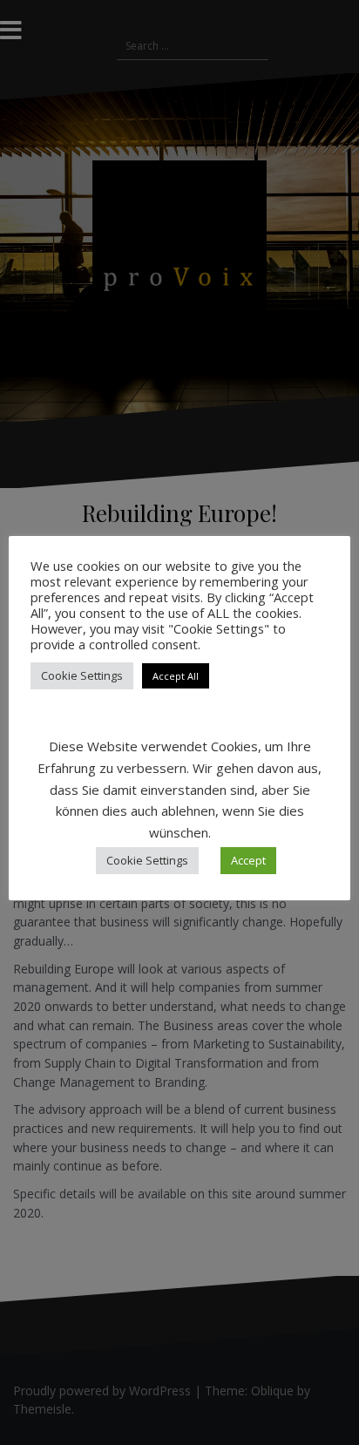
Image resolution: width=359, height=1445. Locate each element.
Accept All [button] (175, 675)
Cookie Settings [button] (82, 675)
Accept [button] (248, 860)
